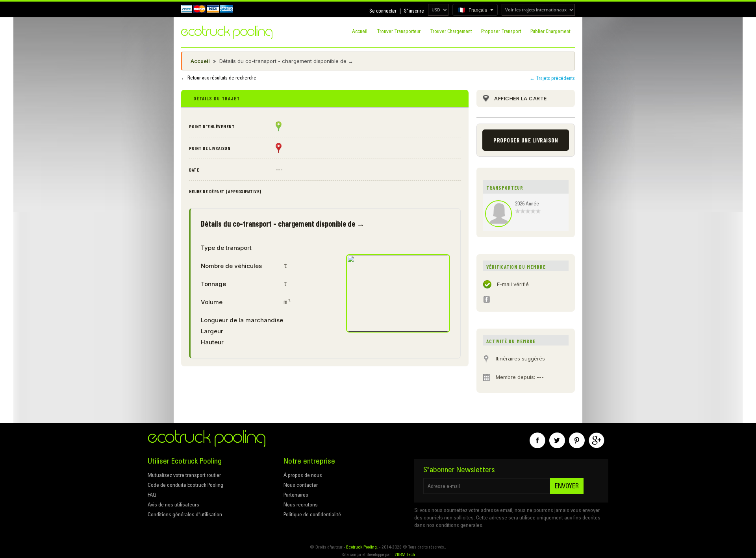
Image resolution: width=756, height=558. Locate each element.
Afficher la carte (520, 98)
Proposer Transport (501, 31)
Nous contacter (301, 485)
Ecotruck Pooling (361, 547)
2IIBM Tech (405, 554)
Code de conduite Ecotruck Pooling (185, 485)
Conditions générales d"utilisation (185, 514)
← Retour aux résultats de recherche (218, 77)
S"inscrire (414, 10)
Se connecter (383, 10)
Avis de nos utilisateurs (173, 504)
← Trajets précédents (552, 78)
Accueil (359, 31)
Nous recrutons (301, 504)
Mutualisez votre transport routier (184, 475)
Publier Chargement (550, 31)
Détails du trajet (216, 98)
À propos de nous (303, 475)
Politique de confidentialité (312, 514)
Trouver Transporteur (399, 31)
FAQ (152, 494)
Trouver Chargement (451, 31)
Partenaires (296, 494)
